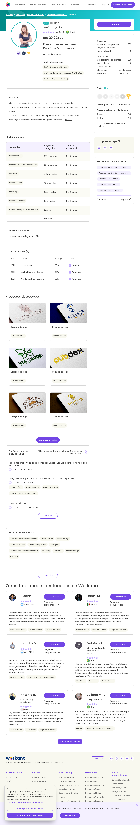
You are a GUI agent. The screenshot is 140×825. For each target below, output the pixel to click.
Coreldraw (13, 174)
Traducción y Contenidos (69, 785)
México (94, 604)
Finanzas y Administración (70, 801)
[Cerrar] (137, 805)
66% (57, 265)
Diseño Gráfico (15, 156)
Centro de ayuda (39, 777)
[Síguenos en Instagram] (117, 758)
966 (129, 60)
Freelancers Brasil (92, 781)
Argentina (29, 604)
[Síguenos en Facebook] (122, 758)
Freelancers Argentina (94, 777)
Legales (62, 797)
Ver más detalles (94, 624)
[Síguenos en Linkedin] (132, 758)
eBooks (79, 728)
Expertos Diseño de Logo (108, 184)
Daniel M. (93, 596)
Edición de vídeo (53, 629)
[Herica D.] (105, 148)
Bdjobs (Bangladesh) (121, 780)
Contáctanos (11, 781)
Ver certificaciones (52, 54)
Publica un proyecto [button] (122, 4)
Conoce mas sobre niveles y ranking (111, 124)
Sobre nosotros (12, 777)
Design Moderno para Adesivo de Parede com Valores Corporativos (42, 478)
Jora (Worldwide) (119, 792)
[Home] (8, 4)
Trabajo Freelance (37, 4)
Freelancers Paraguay (94, 801)
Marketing (13, 192)
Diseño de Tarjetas (17, 201)
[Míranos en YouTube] (111, 758)
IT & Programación (66, 777)
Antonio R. (28, 695)
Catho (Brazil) (117, 784)
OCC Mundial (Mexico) (121, 796)
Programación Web (118, 629)
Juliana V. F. (96, 695)
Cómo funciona (58, 4)
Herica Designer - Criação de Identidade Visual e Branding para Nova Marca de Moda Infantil (48, 464)
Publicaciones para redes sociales (23, 210)
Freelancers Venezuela (94, 797)
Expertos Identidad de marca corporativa (115, 173)
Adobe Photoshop (50, 487)
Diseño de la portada (37, 544)
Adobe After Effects (17, 629)
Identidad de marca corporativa (23, 165)
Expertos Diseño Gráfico (108, 179)
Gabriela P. (95, 643)
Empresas (74, 4)
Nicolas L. (27, 596)
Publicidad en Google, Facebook (41, 677)
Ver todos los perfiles (70, 741)
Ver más (68, 120)
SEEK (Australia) (118, 799)
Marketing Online (99, 629)
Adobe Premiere (35, 629)
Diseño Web (31, 730)
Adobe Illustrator (32, 487)
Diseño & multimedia (67, 781)
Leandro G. (28, 643)
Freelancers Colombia (94, 785)
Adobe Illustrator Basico (32, 272)
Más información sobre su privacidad (25, 802)
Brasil (72, 32)
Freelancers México (93, 793)
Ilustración (93, 681)
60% (57, 272)
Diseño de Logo (15, 183)
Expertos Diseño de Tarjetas (110, 190)
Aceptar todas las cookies (30, 815)
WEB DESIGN (26, 265)
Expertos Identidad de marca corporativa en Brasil (115, 167)
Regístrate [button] (93, 4)
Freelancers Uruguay (94, 789)
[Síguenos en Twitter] (127, 758)
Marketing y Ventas (67, 789)
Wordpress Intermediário (32, 279)
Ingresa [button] (105, 4)
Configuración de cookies (30, 808)
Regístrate (70, 815)
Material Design (72, 550)
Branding (14, 556)
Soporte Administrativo (68, 793)
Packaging (54, 544)
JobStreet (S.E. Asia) (120, 788)
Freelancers (19, 4)
